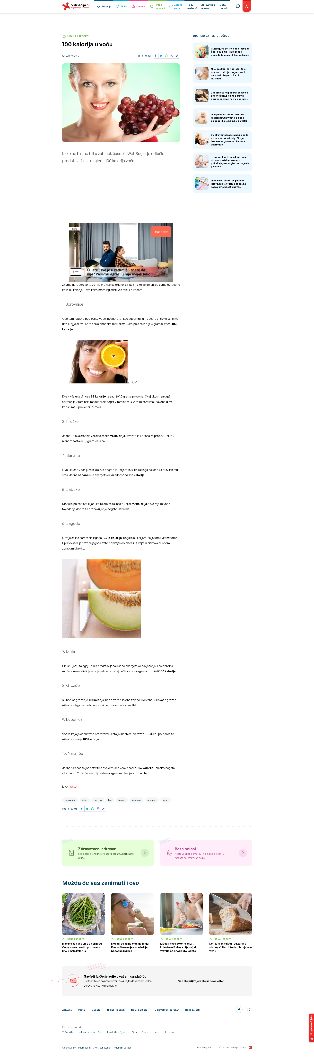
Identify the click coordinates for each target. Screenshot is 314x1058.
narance (152, 800)
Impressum (84, 1047)
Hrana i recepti (116, 1009)
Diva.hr (101, 1032)
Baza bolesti (192, 1009)
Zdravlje (106, 6)
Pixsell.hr (158, 1032)
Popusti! (146, 1032)
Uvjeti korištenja (101, 1047)
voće (165, 800)
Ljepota (141, 6)
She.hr (74, 786)
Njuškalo (124, 1032)
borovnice (70, 800)
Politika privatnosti (123, 1047)
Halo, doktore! (139, 1009)
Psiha (124, 6)
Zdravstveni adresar (167, 1009)
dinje (84, 800)
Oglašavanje (69, 1047)
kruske (121, 800)
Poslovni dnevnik (86, 1032)
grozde (98, 800)
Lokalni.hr (112, 1032)
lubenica (136, 800)
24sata (135, 1032)
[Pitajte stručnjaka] (311, 1028)
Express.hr (171, 1032)
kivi (110, 800)
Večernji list (68, 1032)
